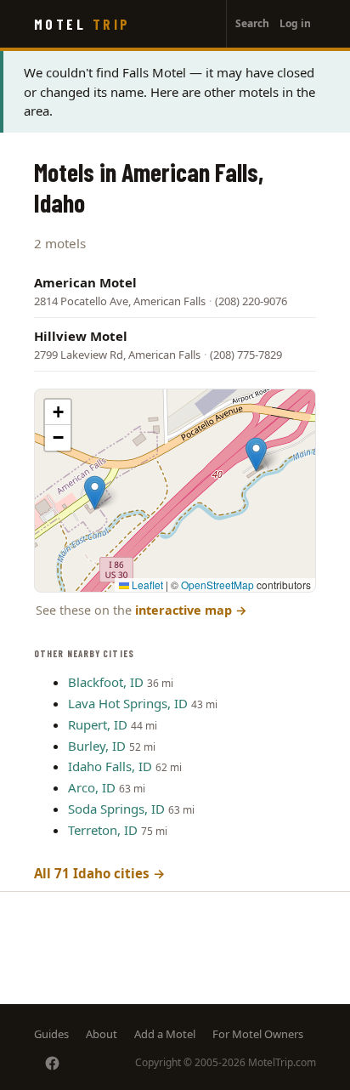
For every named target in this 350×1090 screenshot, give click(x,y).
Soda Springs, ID (116, 808)
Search (252, 23)
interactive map (191, 610)
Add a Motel (164, 1034)
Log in (295, 23)
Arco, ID (92, 787)
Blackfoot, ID (106, 681)
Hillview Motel (80, 335)
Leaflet (146, 584)
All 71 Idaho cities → (100, 873)
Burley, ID (97, 745)
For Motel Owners (257, 1034)
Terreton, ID (103, 829)
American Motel (85, 282)
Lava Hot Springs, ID (128, 703)
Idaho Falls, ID (110, 766)
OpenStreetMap (217, 584)
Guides (51, 1034)
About (101, 1034)
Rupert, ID (97, 724)
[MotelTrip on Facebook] (52, 1063)
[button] (94, 492)
